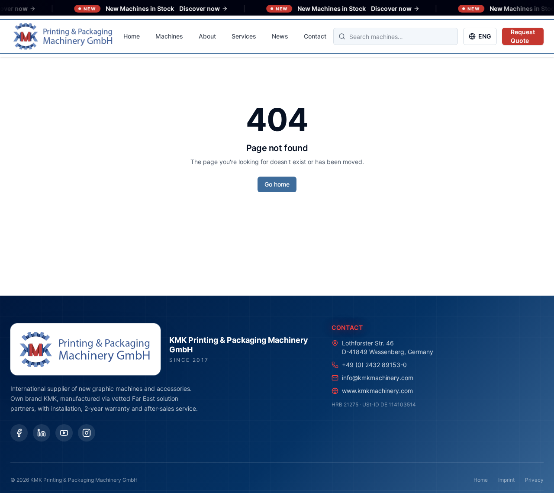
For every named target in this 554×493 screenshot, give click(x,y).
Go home (277, 184)
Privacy (534, 480)
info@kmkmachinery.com (377, 377)
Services (244, 36)
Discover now (190, 8)
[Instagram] (86, 432)
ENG (484, 36)
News (280, 36)
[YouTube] (64, 432)
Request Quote (523, 36)
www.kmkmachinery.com (377, 390)
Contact (315, 36)
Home (131, 36)
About (207, 36)
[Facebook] (19, 432)
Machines (169, 36)
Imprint (506, 480)
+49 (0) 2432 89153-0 (374, 364)
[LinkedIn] (41, 432)
